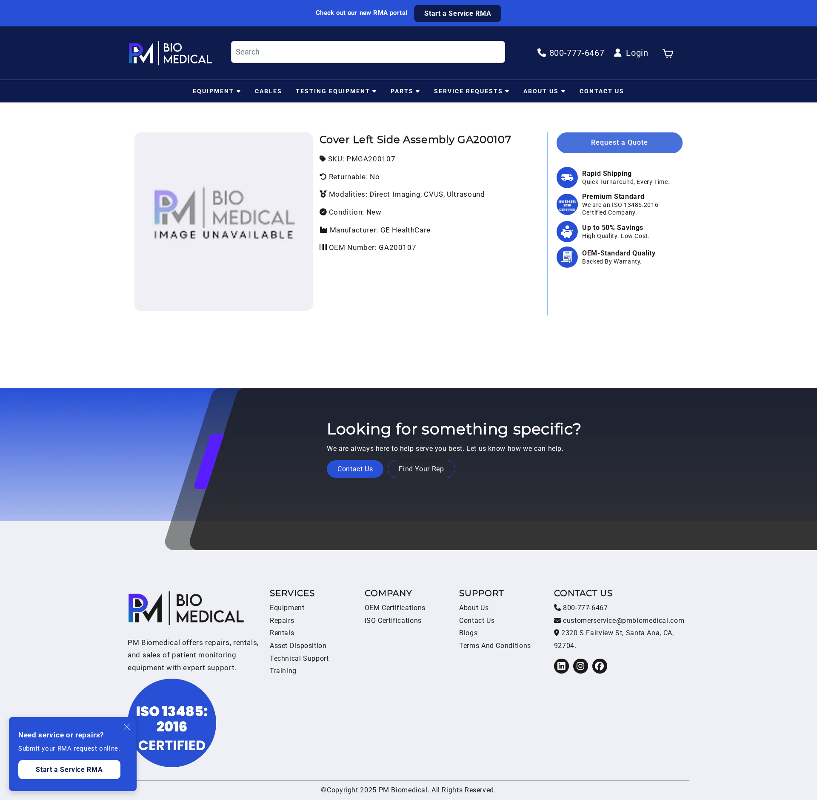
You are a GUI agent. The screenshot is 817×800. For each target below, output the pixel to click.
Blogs (468, 633)
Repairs (282, 620)
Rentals (282, 633)
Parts (402, 90)
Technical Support (299, 658)
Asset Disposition (298, 646)
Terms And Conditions (495, 646)
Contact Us (602, 90)
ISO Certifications (393, 620)
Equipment (213, 90)
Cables (268, 90)
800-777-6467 (584, 608)
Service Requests (468, 90)
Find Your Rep (421, 469)
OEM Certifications (395, 608)
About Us (541, 90)
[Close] (127, 727)
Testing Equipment (333, 90)
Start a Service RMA (457, 13)
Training (283, 671)
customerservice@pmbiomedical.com (622, 620)
